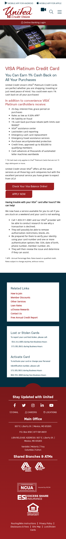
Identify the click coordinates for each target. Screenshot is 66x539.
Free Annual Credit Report (24, 317)
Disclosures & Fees (20, 526)
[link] (33, 509)
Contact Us (16, 313)
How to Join (16, 293)
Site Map (36, 526)
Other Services (18, 301)
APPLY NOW (18, 194)
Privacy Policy (45, 523)
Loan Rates (16, 305)
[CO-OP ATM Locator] (40, 466)
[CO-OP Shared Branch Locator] (26, 467)
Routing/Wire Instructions (23, 523)
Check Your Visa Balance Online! (29, 186)
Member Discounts (20, 297)
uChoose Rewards (20, 309)
